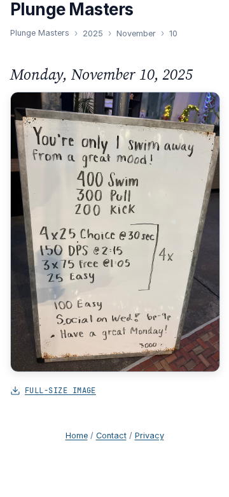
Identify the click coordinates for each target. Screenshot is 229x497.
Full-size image (60, 390)
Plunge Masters (39, 33)
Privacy (149, 435)
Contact (111, 435)
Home (77, 435)
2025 (93, 33)
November (136, 33)
